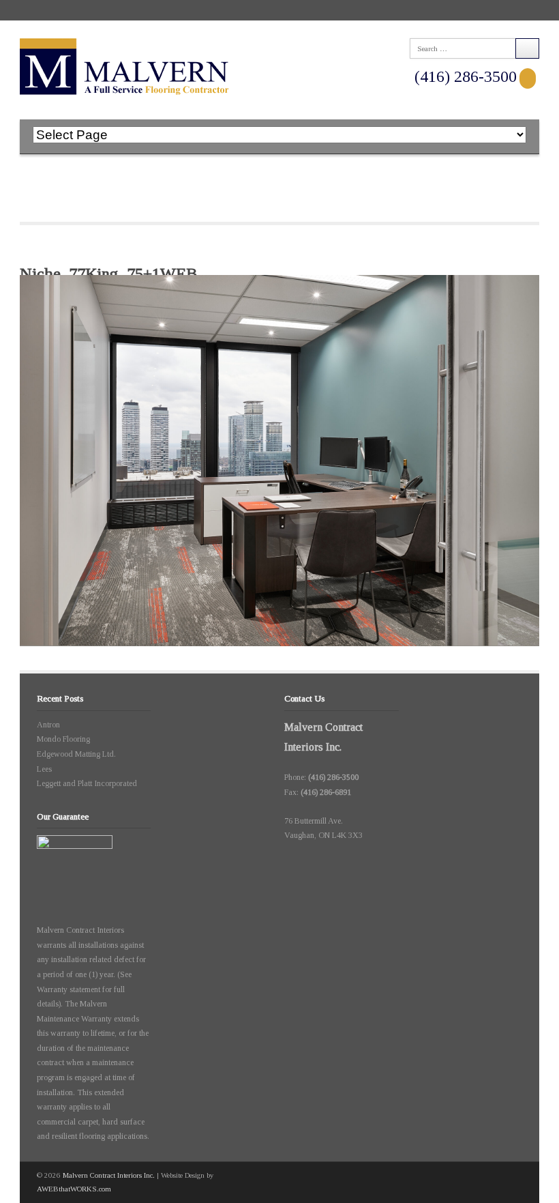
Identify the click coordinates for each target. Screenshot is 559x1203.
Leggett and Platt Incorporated (87, 783)
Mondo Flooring (63, 739)
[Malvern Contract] (124, 66)
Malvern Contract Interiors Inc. (109, 1175)
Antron (48, 724)
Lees (44, 769)
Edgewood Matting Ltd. (76, 754)
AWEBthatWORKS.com (74, 1189)
